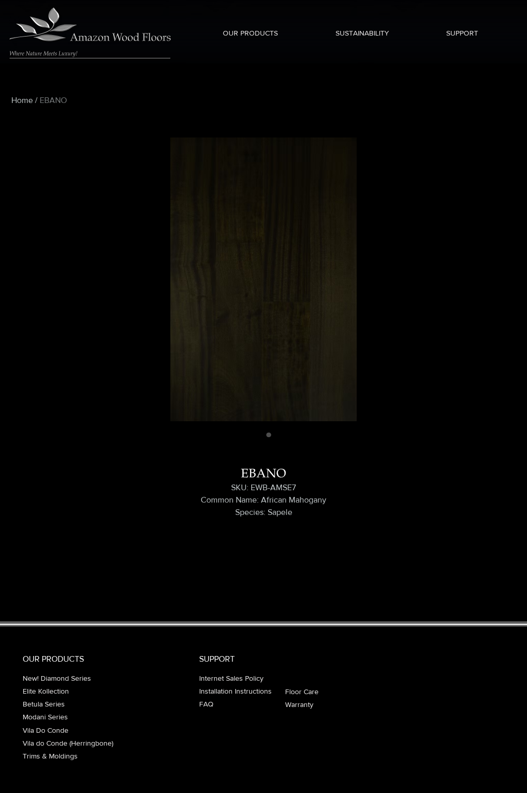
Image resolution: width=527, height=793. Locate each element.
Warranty (299, 704)
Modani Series (45, 717)
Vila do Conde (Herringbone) (68, 743)
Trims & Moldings (50, 756)
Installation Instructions (235, 691)
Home (22, 100)
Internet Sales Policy (231, 678)
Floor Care (302, 691)
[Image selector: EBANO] (258, 434)
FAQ (206, 704)
